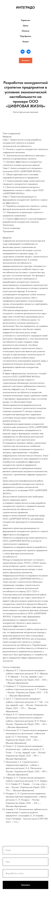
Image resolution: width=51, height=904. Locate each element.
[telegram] (29, 52)
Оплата (25, 31)
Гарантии (25, 20)
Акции (25, 41)
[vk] (23, 52)
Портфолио (25, 36)
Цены (25, 25)
